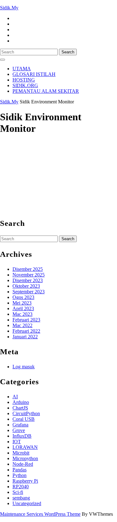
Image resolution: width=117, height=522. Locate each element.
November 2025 (28, 274)
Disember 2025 (27, 269)
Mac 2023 (22, 314)
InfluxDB (22, 436)
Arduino (20, 402)
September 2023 (28, 291)
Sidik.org (25, 85)
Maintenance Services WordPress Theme (40, 514)
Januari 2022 (25, 336)
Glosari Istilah (34, 74)
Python (19, 475)
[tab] (2, 60)
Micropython (25, 458)
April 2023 (23, 308)
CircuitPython (26, 413)
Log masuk (23, 366)
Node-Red (22, 464)
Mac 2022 (22, 325)
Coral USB (23, 419)
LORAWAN (25, 447)
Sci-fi (17, 492)
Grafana (20, 424)
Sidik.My (9, 7)
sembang (21, 497)
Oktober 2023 (26, 286)
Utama (21, 68)
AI (15, 396)
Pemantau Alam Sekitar (45, 91)
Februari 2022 (26, 331)
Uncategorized (26, 503)
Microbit (20, 452)
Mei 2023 (22, 303)
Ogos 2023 (23, 297)
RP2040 (20, 486)
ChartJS (20, 407)
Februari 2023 (26, 319)
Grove (18, 430)
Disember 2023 (27, 280)
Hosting (23, 79)
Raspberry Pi (25, 481)
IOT (16, 441)
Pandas (19, 469)
